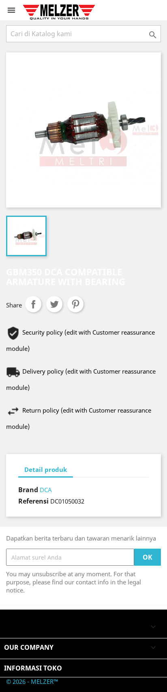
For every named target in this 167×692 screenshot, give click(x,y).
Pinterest (75, 304)
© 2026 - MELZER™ (32, 681)
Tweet (54, 304)
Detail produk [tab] (45, 469)
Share (33, 304)
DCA (46, 490)
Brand (28, 490)
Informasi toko (33, 668)
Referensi (33, 501)
